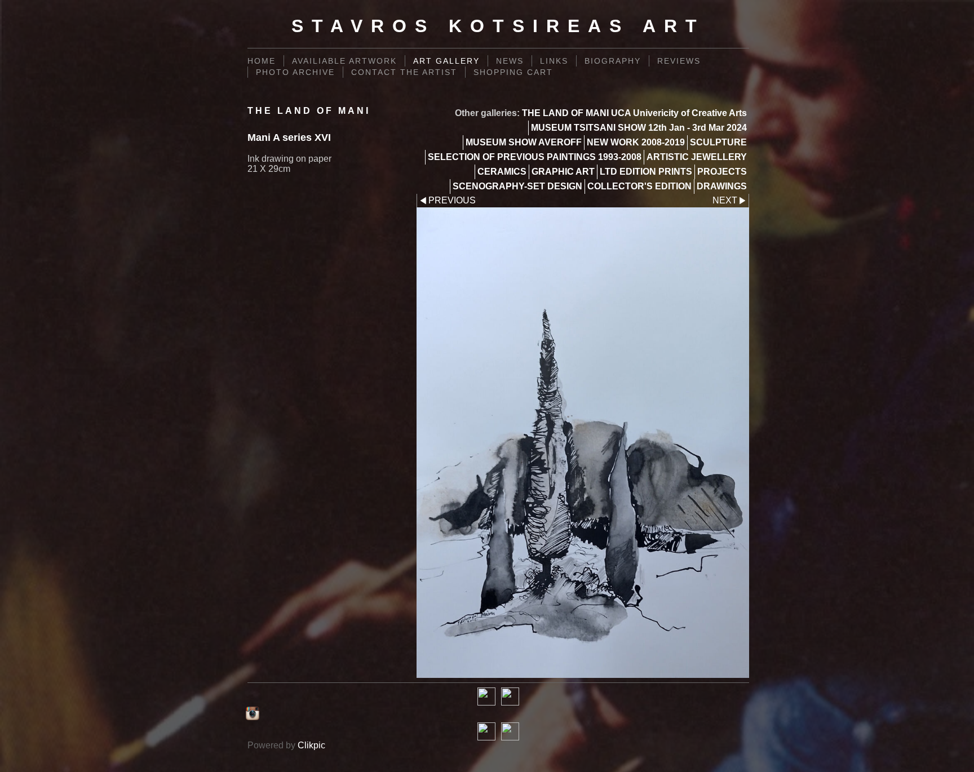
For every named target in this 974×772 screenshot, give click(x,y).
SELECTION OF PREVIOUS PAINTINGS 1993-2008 (534, 157)
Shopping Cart (513, 72)
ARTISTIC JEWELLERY (697, 157)
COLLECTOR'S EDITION (639, 186)
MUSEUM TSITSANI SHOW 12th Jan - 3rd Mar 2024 (639, 127)
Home (261, 60)
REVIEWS (679, 60)
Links (554, 60)
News (510, 60)
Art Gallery (446, 60)
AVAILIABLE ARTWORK (344, 60)
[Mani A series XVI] (583, 442)
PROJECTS (722, 171)
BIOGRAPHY (613, 60)
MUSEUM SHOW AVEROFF (524, 142)
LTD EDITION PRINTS (646, 171)
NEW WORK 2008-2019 (636, 142)
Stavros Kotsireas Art (498, 26)
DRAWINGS (722, 186)
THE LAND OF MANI (565, 113)
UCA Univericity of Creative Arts (679, 113)
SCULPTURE (718, 142)
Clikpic (311, 745)
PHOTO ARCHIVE (295, 72)
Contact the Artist (404, 72)
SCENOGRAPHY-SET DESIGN (517, 186)
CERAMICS (501, 171)
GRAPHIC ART (563, 171)
